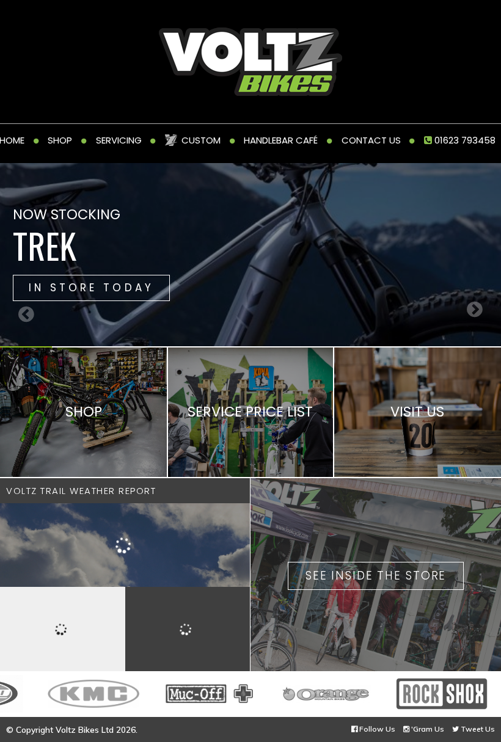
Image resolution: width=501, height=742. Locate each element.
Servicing (119, 140)
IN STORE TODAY (91, 287)
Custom (201, 140)
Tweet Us (477, 728)
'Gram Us (426, 728)
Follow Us (376, 728)
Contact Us (371, 140)
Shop (60, 140)
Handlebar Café (281, 140)
